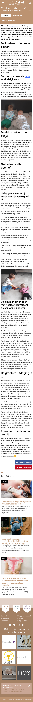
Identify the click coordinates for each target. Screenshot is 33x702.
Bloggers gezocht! (24, 616)
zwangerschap (13, 26)
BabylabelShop (23, 621)
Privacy (20, 618)
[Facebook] (10, 625)
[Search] (30, 3)
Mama (6, 15)
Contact (4, 616)
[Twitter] (14, 625)
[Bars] (3, 3)
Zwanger (4, 481)
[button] (23, 462)
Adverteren (5, 618)
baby (27, 76)
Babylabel (4, 621)
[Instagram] (19, 625)
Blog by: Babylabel (8, 20)
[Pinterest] (23, 625)
